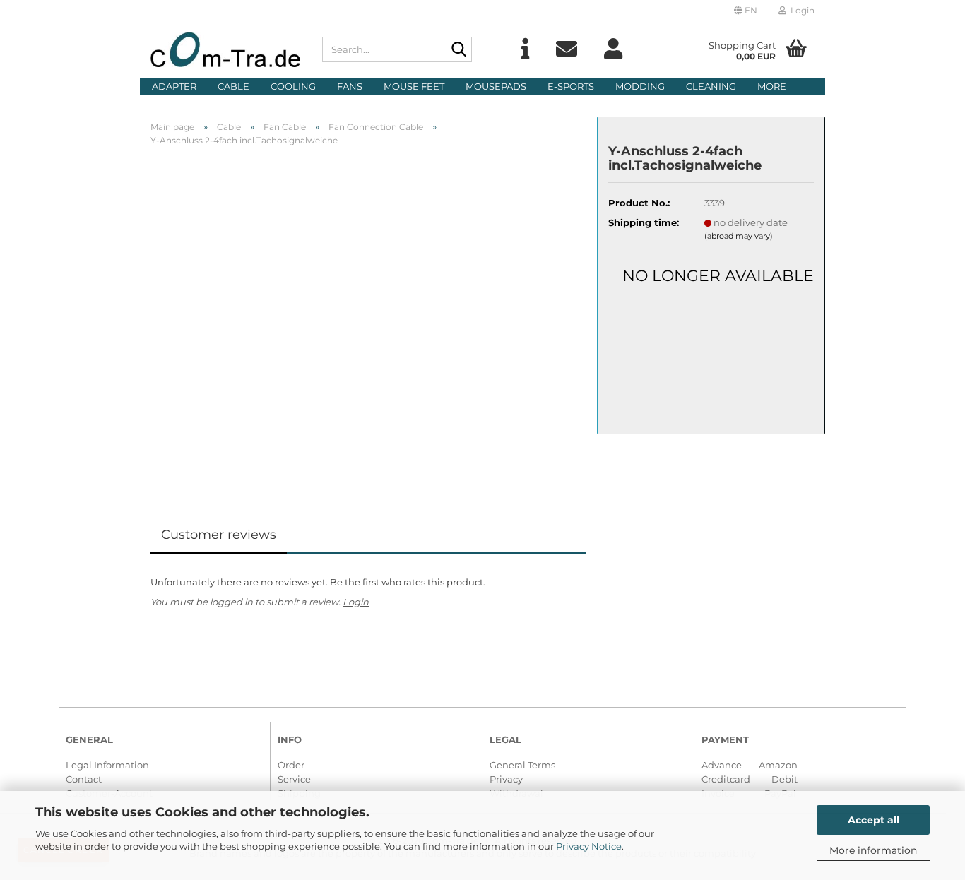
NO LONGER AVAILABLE (718, 275)
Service (294, 779)
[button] (745, 10)
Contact (84, 779)
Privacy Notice (589, 846)
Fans (349, 86)
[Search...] (458, 50)
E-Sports (570, 86)
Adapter (174, 86)
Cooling (293, 86)
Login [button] (800, 10)
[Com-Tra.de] (225, 49)
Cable (233, 86)
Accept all (873, 820)
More (771, 86)
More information (873, 850)
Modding (640, 86)
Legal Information (107, 765)
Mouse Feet (414, 86)
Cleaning (711, 86)
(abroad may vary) (738, 236)
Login (356, 601)
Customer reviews (218, 534)
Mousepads (496, 86)
